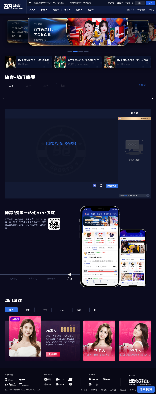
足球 (28, 85)
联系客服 (147, 389)
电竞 (63, 85)
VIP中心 (151, 9)
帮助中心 (111, 3)
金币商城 (130, 9)
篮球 (45, 85)
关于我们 (84, 390)
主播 (11, 85)
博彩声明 (94, 390)
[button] (69, 51)
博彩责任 (104, 390)
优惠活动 (141, 9)
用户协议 (113, 390)
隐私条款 (123, 390)
